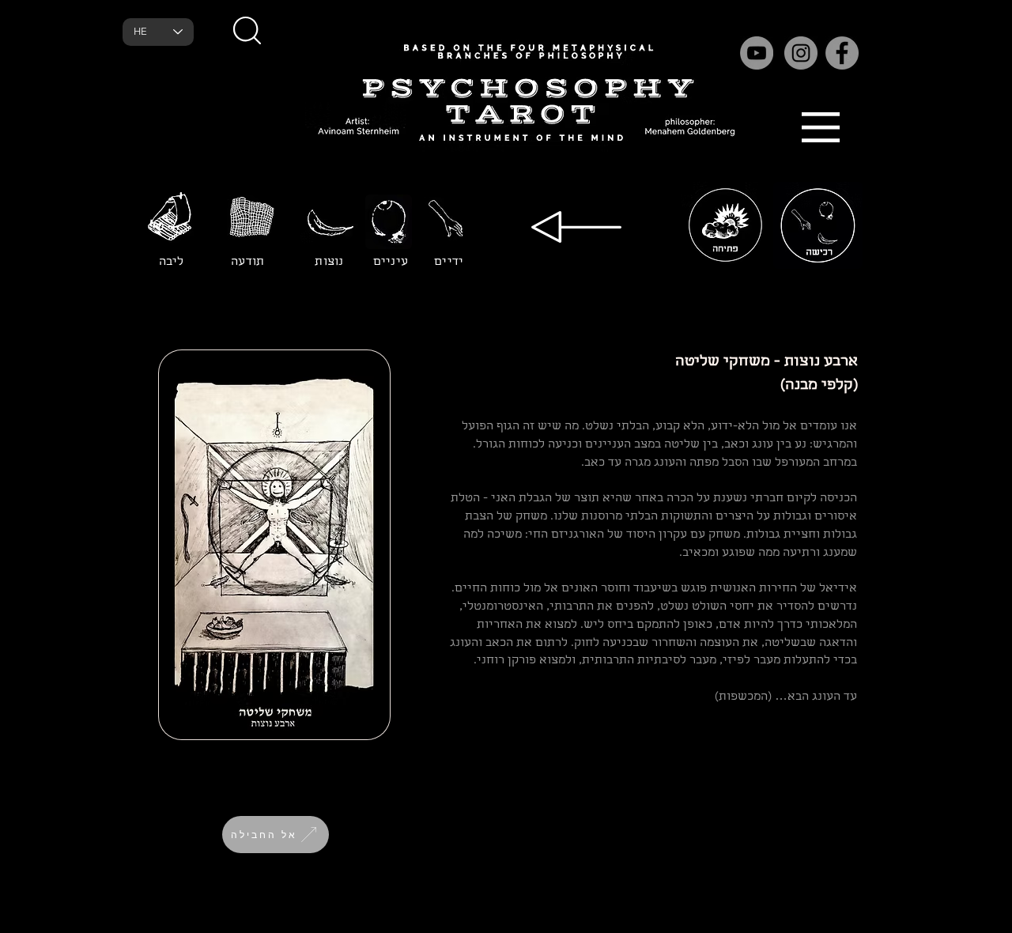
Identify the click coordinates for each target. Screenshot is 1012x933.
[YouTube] (756, 53)
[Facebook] (842, 53)
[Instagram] (801, 53)
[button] (247, 30)
